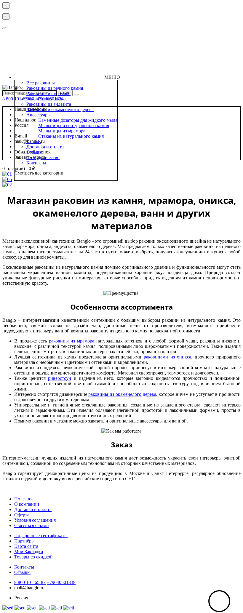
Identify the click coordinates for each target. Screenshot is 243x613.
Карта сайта (26, 546)
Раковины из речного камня (54, 88)
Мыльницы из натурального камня (73, 125)
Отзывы (34, 152)
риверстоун (59, 378)
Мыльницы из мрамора (61, 130)
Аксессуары (38, 114)
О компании (26, 504)
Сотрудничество (43, 157)
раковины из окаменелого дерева (122, 394)
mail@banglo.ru (29, 587)
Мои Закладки (28, 551)
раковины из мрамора (71, 340)
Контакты (36, 162)
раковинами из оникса (167, 356)
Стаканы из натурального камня (71, 136)
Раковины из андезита (48, 104)
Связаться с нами (31, 525)
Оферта (21, 514)
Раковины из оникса (47, 98)
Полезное (23, 498)
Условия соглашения (35, 520)
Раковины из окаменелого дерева (60, 109)
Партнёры (24, 540)
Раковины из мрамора (48, 93)
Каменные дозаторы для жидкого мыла (77, 120)
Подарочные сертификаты (41, 535)
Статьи (33, 141)
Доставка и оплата (45, 146)
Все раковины (40, 82)
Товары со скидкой (33, 556)
